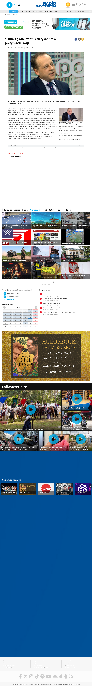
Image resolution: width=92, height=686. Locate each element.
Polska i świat (15, 14)
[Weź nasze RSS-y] (71, 674)
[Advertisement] (45, 171)
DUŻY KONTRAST (71, 667)
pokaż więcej (10, 300)
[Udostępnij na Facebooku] (75, 39)
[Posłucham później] (60, 147)
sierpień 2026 (20, 307)
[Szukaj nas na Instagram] (31, 674)
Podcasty (21, 11)
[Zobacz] (46, 24)
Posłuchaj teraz (71, 661)
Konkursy (35, 11)
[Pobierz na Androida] (55, 674)
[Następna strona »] (53, 282)
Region (25, 210)
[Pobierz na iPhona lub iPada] (60, 674)
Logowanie (69, 663)
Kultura (51, 210)
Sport (45, 210)
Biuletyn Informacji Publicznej (43, 667)
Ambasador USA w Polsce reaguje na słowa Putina (69, 140)
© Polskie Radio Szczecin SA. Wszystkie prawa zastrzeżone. (25, 684)
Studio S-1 (42, 11)
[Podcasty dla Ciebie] (65, 674)
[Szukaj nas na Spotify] (42, 674)
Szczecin (17, 210)
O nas (56, 11)
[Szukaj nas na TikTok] (37, 674)
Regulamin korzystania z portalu (47, 684)
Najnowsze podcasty (11, 479)
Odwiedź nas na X (73, 11)
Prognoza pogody (9, 667)
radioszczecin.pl (40, 661)
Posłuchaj (67, 210)
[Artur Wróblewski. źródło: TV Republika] (46, 73)
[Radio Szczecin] (46, 5)
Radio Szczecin (7, 14)
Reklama (50, 11)
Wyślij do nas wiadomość (83, 11)
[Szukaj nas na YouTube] (48, 674)
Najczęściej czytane (44, 290)
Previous (1, 486)
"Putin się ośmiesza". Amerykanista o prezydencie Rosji (30, 41)
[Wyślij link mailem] (82, 39)
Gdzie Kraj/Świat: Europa (16, 153)
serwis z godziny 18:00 (13, 296)
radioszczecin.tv (14, 386)
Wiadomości (13, 11)
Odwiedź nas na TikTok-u (78, 11)
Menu (90, 11)
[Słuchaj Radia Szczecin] (9, 5)
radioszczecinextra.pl (41, 663)
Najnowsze (7, 210)
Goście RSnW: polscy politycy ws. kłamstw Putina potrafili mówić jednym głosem (70, 123)
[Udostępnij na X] (79, 39)
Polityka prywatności (61, 684)
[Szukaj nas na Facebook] (20, 674)
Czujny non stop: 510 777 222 (12, 663)
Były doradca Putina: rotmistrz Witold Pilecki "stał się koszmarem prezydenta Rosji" (71, 127)
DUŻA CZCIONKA (71, 665)
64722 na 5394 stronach (46, 284)
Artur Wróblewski (63, 133)
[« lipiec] (5, 307)
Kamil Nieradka (30, 48)
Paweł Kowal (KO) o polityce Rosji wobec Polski (70, 130)
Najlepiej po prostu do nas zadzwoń (68, 11)
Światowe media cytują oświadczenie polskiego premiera (70, 136)
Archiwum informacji (8, 304)
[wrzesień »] (34, 307)
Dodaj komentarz (16, 157)
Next (90, 486)
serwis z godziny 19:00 (13, 293)
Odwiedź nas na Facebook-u (70, 11)
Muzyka (28, 11)
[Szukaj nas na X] (26, 674)
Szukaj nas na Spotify (80, 11)
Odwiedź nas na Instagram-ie (75, 11)
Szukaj (85, 11)
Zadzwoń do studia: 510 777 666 (12, 661)
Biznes (59, 210)
